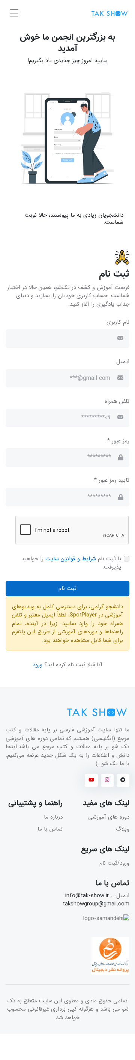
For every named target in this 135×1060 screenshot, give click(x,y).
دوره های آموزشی (108, 817)
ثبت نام (67, 588)
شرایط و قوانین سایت (70, 558)
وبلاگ (122, 829)
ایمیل (122, 361)
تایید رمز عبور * (111, 480)
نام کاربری (117, 322)
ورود (38, 664)
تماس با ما (50, 829)
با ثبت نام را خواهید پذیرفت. (71, 563)
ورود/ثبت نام (114, 863)
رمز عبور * (118, 441)
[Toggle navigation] (14, 13)
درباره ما (53, 817)
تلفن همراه (117, 401)
